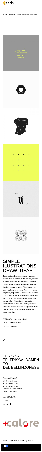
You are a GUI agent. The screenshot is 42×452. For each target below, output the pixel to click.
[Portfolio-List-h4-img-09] (21, 235)
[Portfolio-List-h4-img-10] (21, 53)
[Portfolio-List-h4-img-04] (21, 199)
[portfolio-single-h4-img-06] (21, 162)
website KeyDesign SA (27, 441)
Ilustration (17, 319)
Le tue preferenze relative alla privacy (23, 446)
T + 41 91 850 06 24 (10, 384)
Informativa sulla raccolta (13, 449)
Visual (24, 319)
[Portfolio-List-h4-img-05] (21, 126)
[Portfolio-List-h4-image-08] (21, 89)
